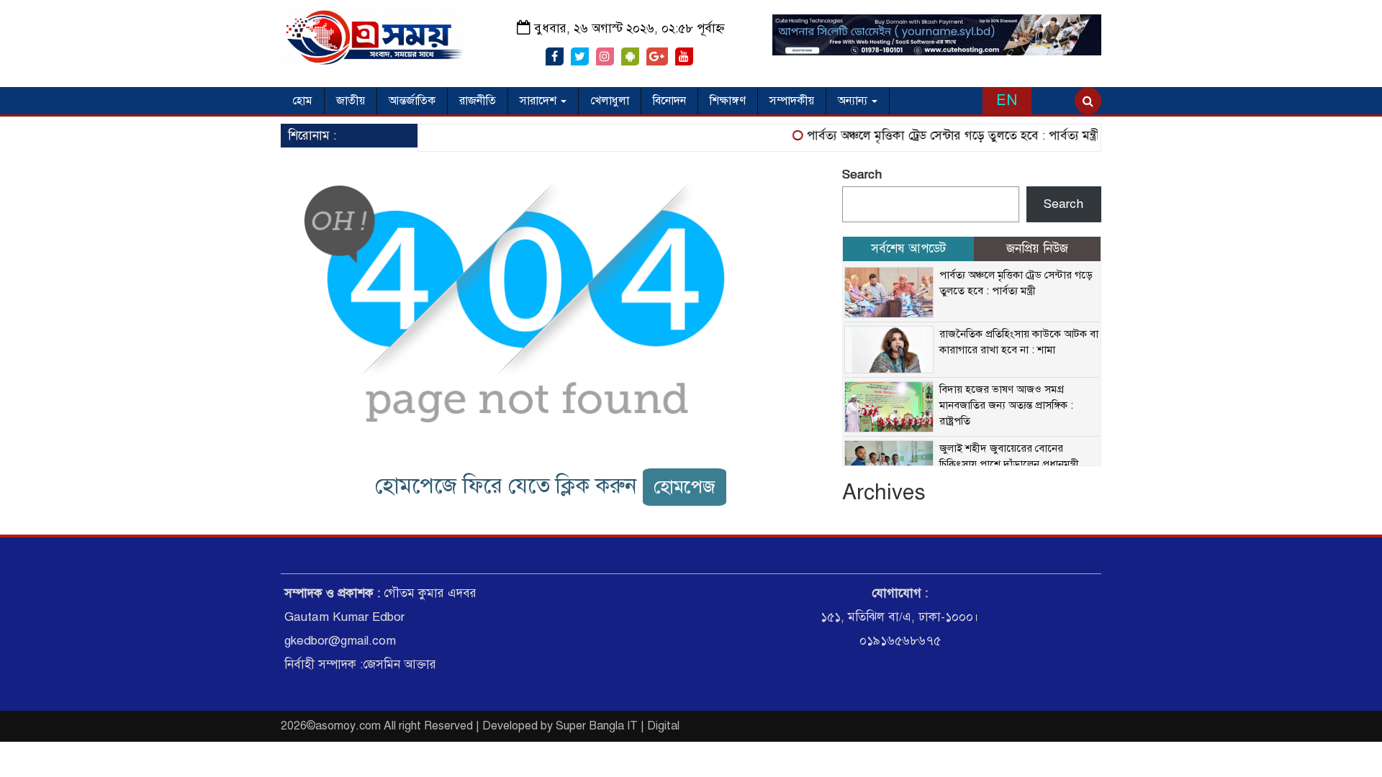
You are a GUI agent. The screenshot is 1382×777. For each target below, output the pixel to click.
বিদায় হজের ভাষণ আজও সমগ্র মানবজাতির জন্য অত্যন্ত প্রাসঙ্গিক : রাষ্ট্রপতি (1006, 405)
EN (1006, 100)
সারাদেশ (539, 101)
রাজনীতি (477, 101)
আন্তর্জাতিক (412, 101)
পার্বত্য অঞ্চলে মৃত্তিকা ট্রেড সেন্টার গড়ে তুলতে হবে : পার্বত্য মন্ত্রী (942, 135)
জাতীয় (350, 101)
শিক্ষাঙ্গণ (728, 101)
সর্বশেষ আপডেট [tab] (908, 248)
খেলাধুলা (609, 101)
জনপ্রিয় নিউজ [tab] (1037, 248)
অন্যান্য (854, 101)
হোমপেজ (684, 487)
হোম (302, 101)
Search (862, 174)
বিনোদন (669, 101)
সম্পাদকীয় (791, 101)
